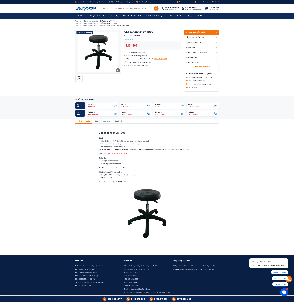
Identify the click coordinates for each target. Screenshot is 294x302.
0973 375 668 (193, 107)
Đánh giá (118, 121)
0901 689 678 (93, 114)
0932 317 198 (159, 107)
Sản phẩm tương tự (102, 121)
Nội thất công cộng (91, 23)
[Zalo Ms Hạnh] (215, 113)
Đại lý (190, 16)
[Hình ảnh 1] (79, 78)
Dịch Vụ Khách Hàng (154, 16)
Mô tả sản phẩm (84, 121)
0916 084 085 (193, 114)
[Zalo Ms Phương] (182, 105)
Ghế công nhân (105, 25)
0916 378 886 (126, 107)
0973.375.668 (184, 299)
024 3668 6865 (172, 7)
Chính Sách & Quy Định (132, 16)
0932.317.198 (161, 299)
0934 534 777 (93, 107)
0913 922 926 (159, 114)
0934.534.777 (114, 299)
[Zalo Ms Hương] (182, 113)
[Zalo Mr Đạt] (148, 113)
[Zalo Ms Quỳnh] (115, 113)
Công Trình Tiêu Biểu (97, 16)
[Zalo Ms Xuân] (148, 105)
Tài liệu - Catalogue (203, 2)
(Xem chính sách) (160, 59)
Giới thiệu (81, 16)
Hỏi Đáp (180, 16)
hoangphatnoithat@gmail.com (140, 289)
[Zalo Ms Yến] (215, 105)
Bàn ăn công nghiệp (91, 21)
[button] (80, 105)
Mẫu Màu (169, 16)
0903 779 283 (126, 114)
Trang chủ (78, 21)
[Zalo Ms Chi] (115, 105)
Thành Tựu (114, 16)
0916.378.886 (138, 299)
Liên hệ (216, 2)
